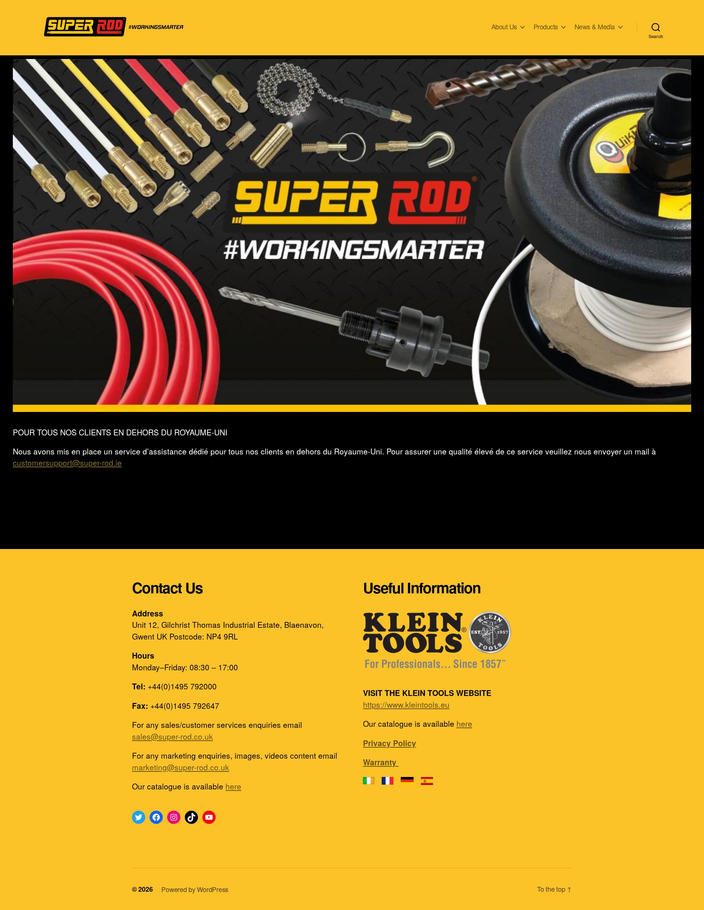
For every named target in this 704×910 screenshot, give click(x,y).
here (233, 786)
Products (546, 27)
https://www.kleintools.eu (406, 704)
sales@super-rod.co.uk (172, 736)
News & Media (595, 27)
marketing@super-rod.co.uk (180, 767)
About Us (504, 27)
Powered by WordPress (194, 889)
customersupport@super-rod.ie (67, 462)
